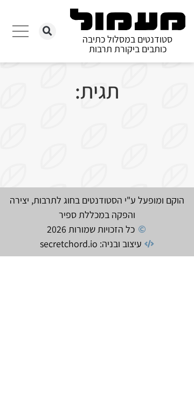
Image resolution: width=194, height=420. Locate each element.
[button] (47, 31)
